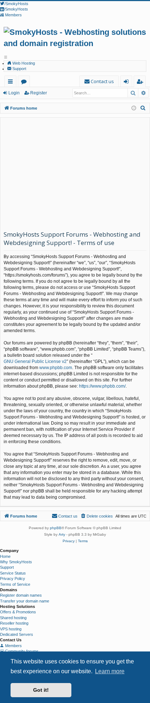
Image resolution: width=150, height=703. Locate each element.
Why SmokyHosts (16, 562)
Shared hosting (13, 618)
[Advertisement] (75, 175)
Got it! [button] (41, 690)
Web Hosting (23, 63)
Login (14, 92)
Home (5, 556)
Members (13, 645)
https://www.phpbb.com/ (102, 386)
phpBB (56, 528)
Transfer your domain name (24, 601)
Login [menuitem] (127, 82)
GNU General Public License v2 (35, 361)
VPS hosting (10, 629)
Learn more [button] (110, 671)
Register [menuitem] (141, 82)
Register (38, 92)
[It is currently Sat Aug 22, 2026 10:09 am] (133, 108)
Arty (62, 534)
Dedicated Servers (16, 634)
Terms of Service (15, 584)
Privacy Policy (12, 578)
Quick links (12, 82)
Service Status (13, 573)
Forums (25, 82)
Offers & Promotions (18, 612)
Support (18, 68)
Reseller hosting (14, 623)
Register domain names (21, 595)
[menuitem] (99, 81)
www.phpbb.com (55, 367)
